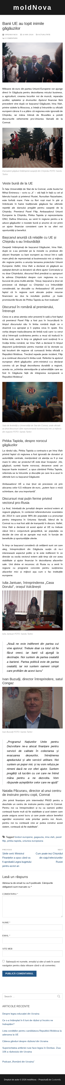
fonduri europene (23, 837)
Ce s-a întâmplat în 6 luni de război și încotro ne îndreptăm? (27, 1022)
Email (6, 936)
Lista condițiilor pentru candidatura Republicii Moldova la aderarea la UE (32, 1032)
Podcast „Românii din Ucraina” (18, 1061)
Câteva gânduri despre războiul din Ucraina (25, 1041)
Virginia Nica (11, 35)
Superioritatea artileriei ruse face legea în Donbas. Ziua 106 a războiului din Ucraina (31, 1050)
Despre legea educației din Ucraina (20, 1013)
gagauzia (39, 837)
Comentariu (10, 894)
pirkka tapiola (14, 840)
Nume (6, 922)
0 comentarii (11, 38)
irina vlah (49, 837)
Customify (56, 1080)
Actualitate (44, 35)
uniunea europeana (32, 840)
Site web (7, 949)
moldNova (32, 7)
